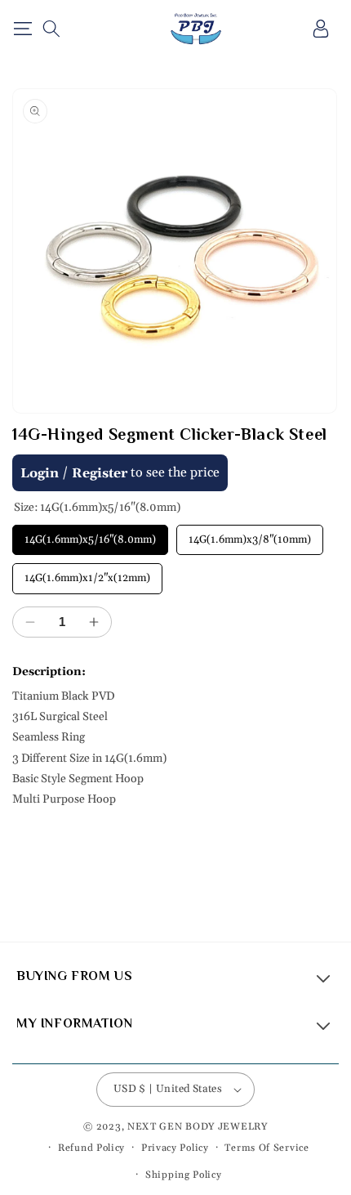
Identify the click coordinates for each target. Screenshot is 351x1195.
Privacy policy (175, 1148)
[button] (22, 29)
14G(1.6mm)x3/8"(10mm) (250, 535)
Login (39, 473)
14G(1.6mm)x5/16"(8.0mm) (90, 535)
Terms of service (266, 1148)
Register (99, 473)
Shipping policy (183, 1175)
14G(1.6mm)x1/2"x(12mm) (87, 573)
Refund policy (91, 1148)
